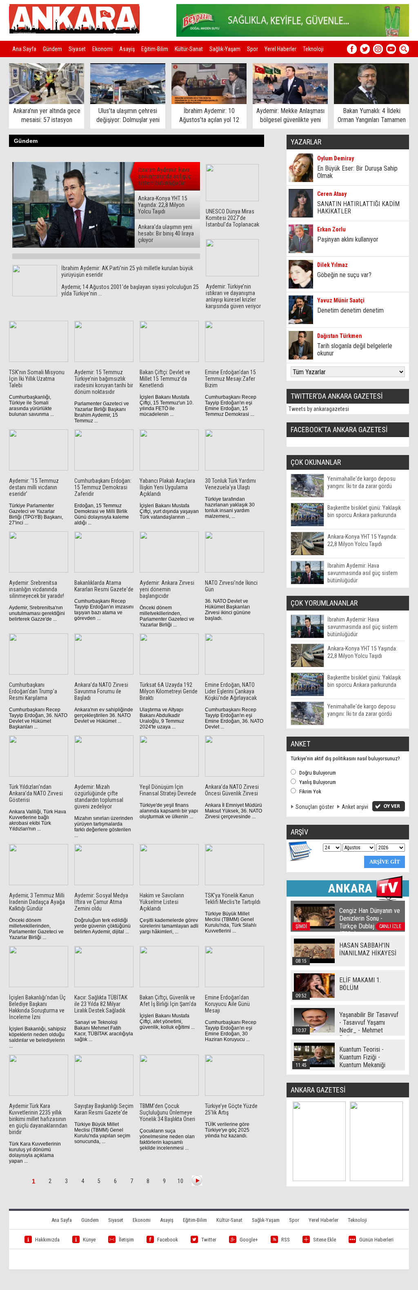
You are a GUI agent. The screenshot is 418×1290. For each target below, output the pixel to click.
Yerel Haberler (280, 49)
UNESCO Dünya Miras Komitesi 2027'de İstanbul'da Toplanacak (232, 218)
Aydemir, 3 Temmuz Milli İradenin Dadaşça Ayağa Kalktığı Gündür (37, 902)
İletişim (126, 1240)
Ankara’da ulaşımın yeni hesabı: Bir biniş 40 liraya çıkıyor (166, 233)
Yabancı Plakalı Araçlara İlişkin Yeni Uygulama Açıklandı (167, 487)
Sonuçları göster (315, 807)
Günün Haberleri (376, 1240)
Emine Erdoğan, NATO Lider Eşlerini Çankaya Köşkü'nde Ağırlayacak (231, 691)
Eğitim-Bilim (154, 49)
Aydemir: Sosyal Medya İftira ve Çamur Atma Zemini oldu (101, 902)
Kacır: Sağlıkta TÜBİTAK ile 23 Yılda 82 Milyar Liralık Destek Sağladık (100, 1004)
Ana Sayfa (24, 49)
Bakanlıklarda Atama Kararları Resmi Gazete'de (103, 586)
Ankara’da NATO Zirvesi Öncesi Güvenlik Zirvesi (232, 790)
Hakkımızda (47, 1240)
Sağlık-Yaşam (224, 49)
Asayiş (127, 49)
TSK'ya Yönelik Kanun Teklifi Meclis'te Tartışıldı (232, 898)
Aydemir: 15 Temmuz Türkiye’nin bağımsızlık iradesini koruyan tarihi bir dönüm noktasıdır (103, 382)
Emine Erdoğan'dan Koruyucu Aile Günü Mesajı (227, 1004)
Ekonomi (102, 49)
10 (180, 1181)
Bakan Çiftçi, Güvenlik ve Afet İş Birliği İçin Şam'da (168, 1000)
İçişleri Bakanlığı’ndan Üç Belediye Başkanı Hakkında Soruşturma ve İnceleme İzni (37, 1007)
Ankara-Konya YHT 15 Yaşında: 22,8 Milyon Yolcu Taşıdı (162, 205)
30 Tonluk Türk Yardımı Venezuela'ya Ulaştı (230, 484)
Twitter (208, 1240)
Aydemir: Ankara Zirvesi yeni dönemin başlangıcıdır (167, 589)
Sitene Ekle (324, 1240)
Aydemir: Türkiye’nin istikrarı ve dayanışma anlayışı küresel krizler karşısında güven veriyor (233, 296)
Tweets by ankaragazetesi (319, 409)
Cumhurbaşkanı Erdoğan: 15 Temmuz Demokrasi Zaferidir (102, 487)
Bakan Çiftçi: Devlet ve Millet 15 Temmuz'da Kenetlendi (165, 379)
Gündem (52, 49)
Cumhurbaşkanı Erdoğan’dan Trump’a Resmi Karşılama (33, 691)
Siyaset (77, 49)
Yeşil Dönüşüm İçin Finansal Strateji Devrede (168, 790)
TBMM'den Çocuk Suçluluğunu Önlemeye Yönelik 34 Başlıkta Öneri (167, 1112)
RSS (285, 1240)
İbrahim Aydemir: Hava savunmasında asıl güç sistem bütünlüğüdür (164, 176)
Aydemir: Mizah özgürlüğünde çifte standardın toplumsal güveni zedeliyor (98, 797)
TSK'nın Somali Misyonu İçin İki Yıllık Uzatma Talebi (36, 379)
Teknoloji (313, 49)
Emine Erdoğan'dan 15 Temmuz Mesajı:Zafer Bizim (230, 379)
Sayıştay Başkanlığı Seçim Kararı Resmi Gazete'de (103, 1109)
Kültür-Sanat (189, 49)
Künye (89, 1240)
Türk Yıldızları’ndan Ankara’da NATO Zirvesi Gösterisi (36, 793)
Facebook (167, 1240)
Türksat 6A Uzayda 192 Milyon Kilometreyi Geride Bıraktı (169, 691)
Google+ (249, 1240)
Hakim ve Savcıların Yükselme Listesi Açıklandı (162, 902)
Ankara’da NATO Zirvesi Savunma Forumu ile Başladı (101, 691)
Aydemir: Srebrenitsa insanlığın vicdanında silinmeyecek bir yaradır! (36, 589)
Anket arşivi (355, 807)
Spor (252, 49)
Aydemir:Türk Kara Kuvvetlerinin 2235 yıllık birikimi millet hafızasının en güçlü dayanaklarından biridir (38, 1119)
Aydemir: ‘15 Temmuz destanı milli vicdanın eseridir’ (34, 487)
